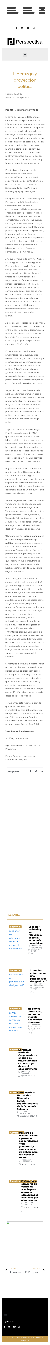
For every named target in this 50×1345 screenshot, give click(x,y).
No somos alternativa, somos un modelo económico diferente (35, 1015)
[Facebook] (16, 28)
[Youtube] (28, 28)
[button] (25, 55)
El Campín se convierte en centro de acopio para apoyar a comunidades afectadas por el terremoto (29, 1191)
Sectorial (15, 926)
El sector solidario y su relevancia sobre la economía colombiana (36, 935)
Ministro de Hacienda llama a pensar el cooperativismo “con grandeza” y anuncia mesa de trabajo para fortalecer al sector (28, 1145)
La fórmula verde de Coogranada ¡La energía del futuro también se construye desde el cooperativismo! (28, 1059)
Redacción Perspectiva (36, 946)
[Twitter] (22, 28)
